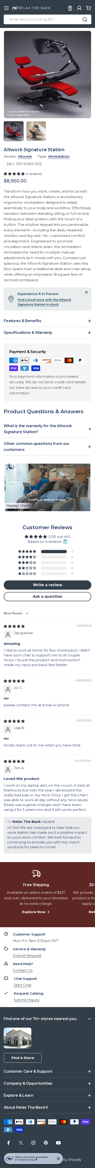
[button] (15, 174)
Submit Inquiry (26, 1000)
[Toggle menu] (6, 8)
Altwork (25, 156)
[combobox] (47, 19)
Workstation (59, 156)
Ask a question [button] (47, 596)
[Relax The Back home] (31, 8)
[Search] (85, 19)
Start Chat (22, 985)
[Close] (86, 292)
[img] (14, 626)
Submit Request (27, 955)
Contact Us (23, 970)
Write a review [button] (47, 585)
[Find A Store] (70, 8)
